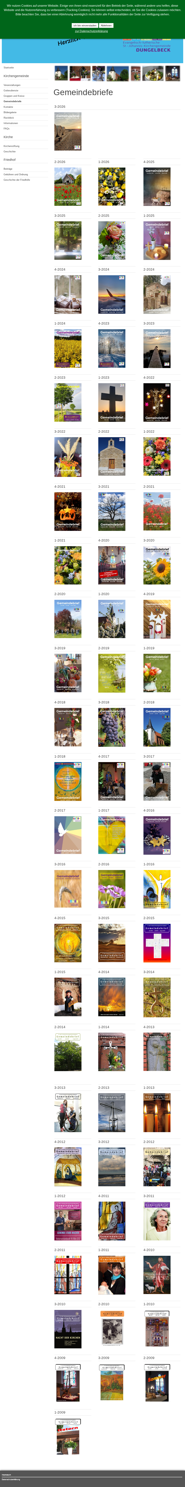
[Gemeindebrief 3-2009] (111, 1402)
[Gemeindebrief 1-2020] (111, 637)
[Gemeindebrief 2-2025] (111, 259)
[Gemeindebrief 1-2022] (157, 474)
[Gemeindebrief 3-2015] (111, 961)
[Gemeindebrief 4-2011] (111, 1239)
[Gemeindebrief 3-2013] (67, 1131)
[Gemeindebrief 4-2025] (157, 205)
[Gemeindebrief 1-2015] (67, 1015)
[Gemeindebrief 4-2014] (111, 1015)
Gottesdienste (11, 90)
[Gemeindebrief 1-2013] (157, 1131)
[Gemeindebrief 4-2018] (67, 745)
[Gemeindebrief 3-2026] (67, 149)
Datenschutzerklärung (11, 1479)
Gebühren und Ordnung (16, 174)
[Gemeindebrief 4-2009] (67, 1401)
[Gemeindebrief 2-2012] (157, 1185)
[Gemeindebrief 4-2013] (157, 1070)
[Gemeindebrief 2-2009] (157, 1402)
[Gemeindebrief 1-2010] (157, 1347)
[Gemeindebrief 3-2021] (111, 530)
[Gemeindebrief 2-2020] (67, 637)
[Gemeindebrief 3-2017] (157, 800)
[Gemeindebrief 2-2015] (157, 961)
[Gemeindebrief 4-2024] (67, 313)
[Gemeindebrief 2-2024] (157, 313)
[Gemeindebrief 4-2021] (67, 530)
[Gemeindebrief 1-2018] (67, 800)
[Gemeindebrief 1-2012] (67, 1239)
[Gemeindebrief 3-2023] (157, 367)
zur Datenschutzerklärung (91, 31)
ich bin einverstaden (85, 25)
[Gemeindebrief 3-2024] (111, 313)
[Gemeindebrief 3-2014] (157, 1016)
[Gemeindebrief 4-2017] (111, 799)
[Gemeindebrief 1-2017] (111, 853)
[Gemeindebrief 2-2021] (157, 529)
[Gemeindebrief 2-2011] (67, 1293)
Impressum (6, 1475)
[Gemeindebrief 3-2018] (111, 746)
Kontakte (8, 107)
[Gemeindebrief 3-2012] (111, 1185)
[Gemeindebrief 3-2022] (67, 476)
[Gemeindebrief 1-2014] (111, 1070)
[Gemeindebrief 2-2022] (111, 474)
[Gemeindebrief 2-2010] (111, 1347)
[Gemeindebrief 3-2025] (67, 259)
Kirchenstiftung (11, 146)
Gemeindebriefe (12, 101)
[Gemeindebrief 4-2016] (157, 854)
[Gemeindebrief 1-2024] (67, 367)
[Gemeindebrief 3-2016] (67, 906)
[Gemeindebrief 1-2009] (67, 1456)
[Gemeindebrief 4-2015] (67, 961)
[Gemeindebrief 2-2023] (67, 420)
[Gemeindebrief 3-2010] (67, 1347)
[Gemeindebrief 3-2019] (67, 691)
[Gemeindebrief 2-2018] (157, 745)
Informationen (11, 123)
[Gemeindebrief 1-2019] (157, 691)
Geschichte (10, 151)
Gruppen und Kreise (14, 96)
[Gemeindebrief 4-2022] (157, 420)
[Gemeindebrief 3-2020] (157, 583)
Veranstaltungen (12, 85)
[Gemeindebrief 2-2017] (67, 853)
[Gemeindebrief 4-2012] (67, 1185)
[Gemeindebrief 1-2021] (67, 583)
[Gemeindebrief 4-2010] (157, 1293)
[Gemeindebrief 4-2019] (157, 637)
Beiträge (8, 169)
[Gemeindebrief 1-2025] (157, 259)
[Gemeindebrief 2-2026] (67, 205)
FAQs (7, 128)
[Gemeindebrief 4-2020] (111, 583)
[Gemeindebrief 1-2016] (157, 907)
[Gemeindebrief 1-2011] (111, 1293)
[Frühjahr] (117, 81)
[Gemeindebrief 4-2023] (111, 367)
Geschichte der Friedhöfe (17, 180)
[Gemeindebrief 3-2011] (157, 1239)
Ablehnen (106, 25)
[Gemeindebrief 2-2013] (111, 1131)
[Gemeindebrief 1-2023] (111, 421)
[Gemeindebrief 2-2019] (111, 691)
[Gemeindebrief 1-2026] (111, 204)
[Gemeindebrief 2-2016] (111, 907)
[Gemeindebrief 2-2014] (67, 1070)
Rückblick (9, 117)
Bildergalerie (10, 112)
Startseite (9, 67)
